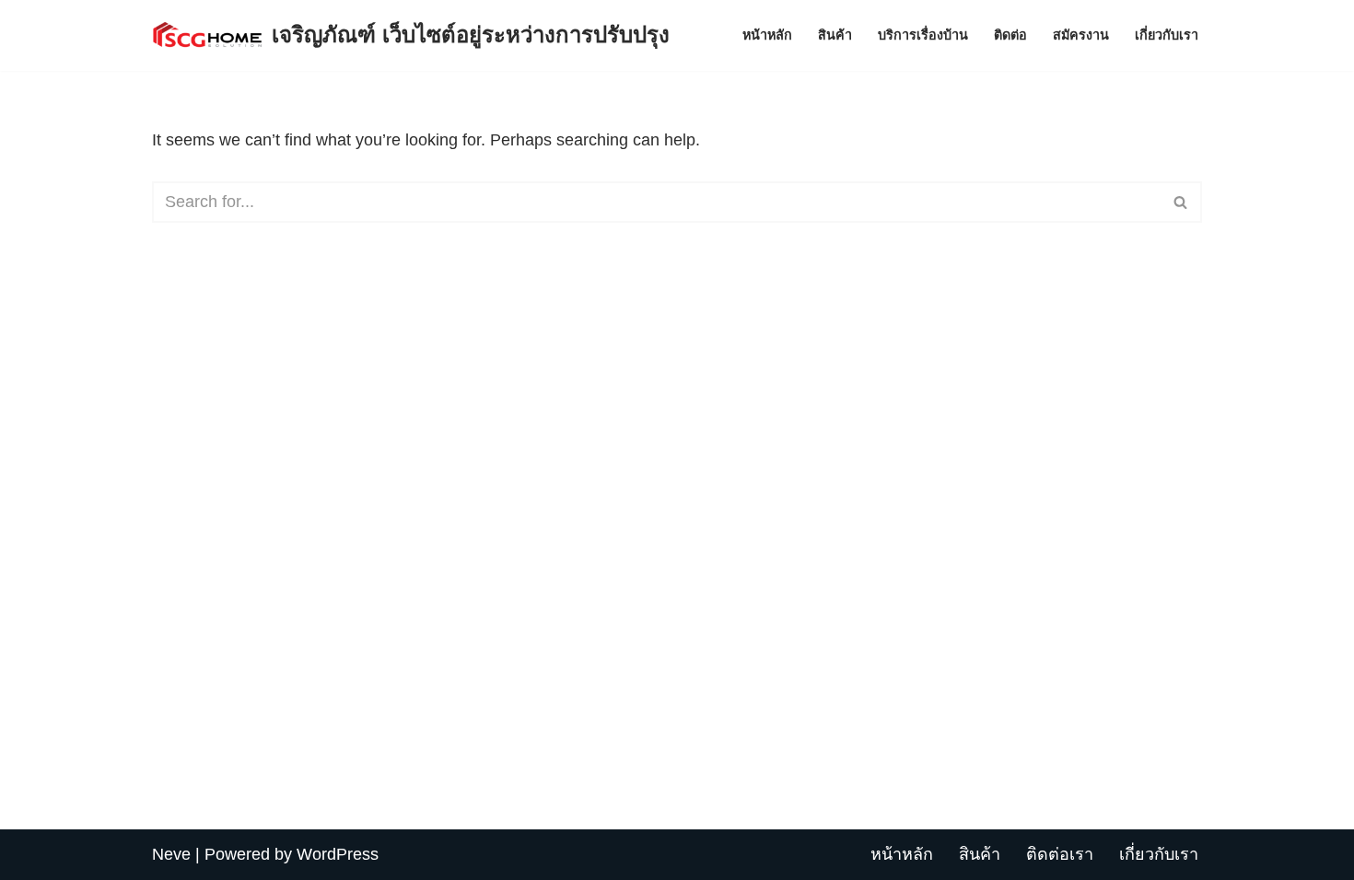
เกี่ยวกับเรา (1166, 35)
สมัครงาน (1081, 35)
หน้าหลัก (767, 35)
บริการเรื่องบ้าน (923, 35)
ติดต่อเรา (1059, 854)
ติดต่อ (1010, 35)
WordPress (338, 854)
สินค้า (835, 35)
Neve (171, 854)
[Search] (1181, 202)
